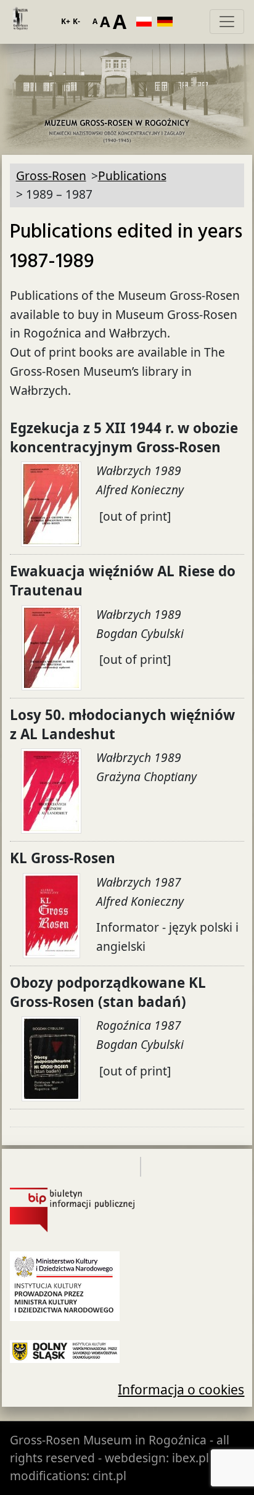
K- (76, 21)
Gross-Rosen (20, 22)
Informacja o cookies (181, 1389)
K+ (65, 21)
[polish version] (146, 21)
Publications (132, 175)
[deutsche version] (167, 21)
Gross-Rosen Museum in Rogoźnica (108, 1439)
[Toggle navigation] (227, 21)
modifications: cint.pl (68, 1475)
